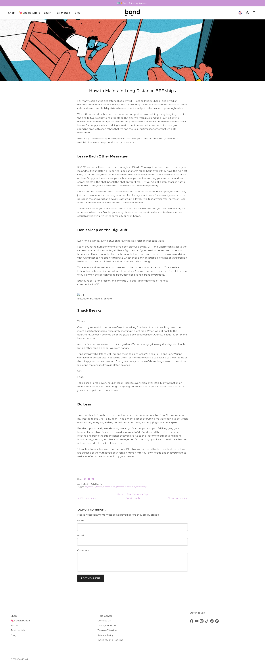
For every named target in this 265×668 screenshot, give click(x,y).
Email (80, 535)
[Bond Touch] (132, 12)
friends (99, 487)
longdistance (118, 487)
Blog (78, 12)
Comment (83, 550)
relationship (130, 487)
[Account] (246, 13)
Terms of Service (107, 630)
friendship (107, 487)
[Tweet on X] (85, 479)
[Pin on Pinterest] (93, 479)
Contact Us (104, 620)
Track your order (107, 625)
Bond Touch (23, 659)
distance (91, 487)
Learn (47, 12)
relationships (141, 487)
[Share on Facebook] (89, 479)
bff (86, 487)
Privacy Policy (105, 635)
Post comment (90, 578)
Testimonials (62, 12)
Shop (11, 12)
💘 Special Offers (29, 12)
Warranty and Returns (110, 639)
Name (80, 520)
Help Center (105, 615)
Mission (15, 625)
